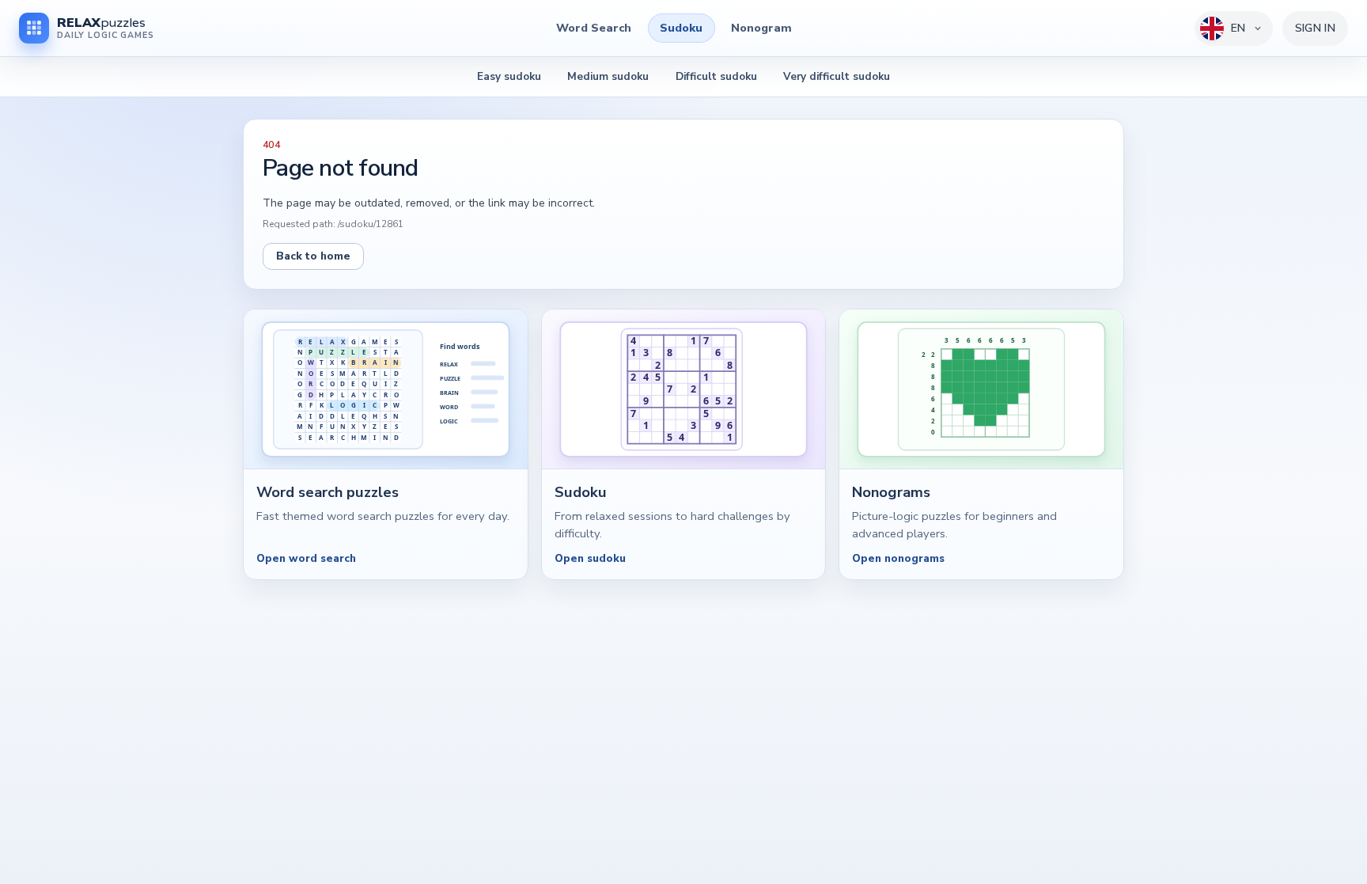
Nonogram (761, 28)
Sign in (1315, 28)
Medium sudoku (608, 76)
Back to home (313, 256)
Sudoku (681, 28)
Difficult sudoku (716, 76)
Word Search (593, 28)
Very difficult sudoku (836, 76)
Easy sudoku (509, 76)
